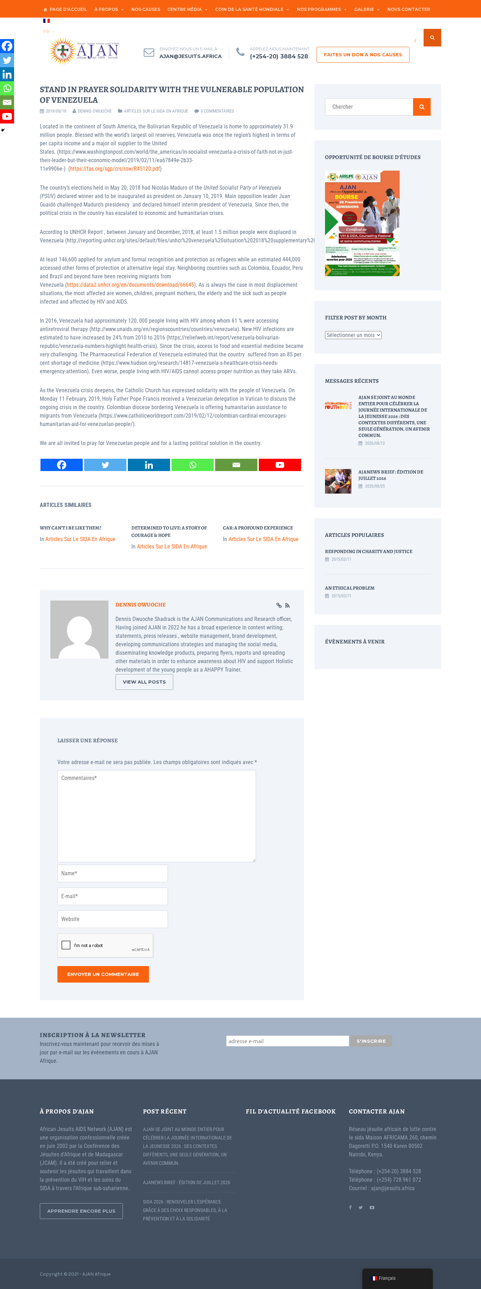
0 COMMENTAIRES (217, 111)
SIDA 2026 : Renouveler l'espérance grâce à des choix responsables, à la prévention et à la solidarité (185, 1210)
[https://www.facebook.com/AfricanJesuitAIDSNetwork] (350, 1207)
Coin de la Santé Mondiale (249, 9)
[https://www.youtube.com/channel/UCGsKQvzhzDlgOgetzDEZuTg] (372, 1207)
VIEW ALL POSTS (144, 682)
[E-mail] (236, 465)
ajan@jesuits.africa (191, 56)
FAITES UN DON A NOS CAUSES (363, 54)
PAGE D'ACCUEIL (68, 9)
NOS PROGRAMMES (319, 9)
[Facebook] (61, 465)
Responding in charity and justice (368, 551)
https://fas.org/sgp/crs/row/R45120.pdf (115, 168)
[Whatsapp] (192, 465)
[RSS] (287, 606)
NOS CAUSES (145, 9)
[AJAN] (84, 51)
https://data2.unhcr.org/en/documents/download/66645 (130, 284)
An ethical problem (350, 588)
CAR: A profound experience (258, 528)
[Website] (279, 606)
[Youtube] (280, 465)
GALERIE (364, 9)
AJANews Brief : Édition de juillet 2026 (390, 475)
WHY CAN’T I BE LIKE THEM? (70, 528)
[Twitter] (105, 465)
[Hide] (3, 130)
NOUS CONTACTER (408, 9)
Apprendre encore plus (81, 1211)
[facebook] (415, 41)
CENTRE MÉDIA (184, 9)
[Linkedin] (149, 465)
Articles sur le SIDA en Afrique (156, 111)
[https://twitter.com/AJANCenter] (360, 1207)
